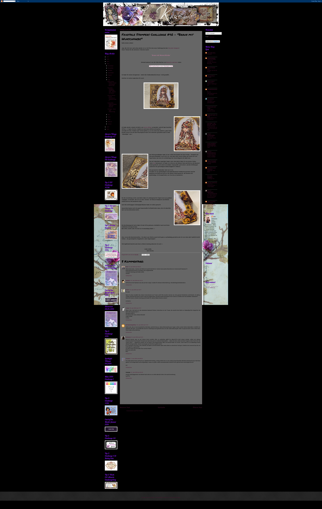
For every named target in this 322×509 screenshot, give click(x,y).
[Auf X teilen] (145, 255)
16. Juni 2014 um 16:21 (137, 337)
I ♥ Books (209, 54)
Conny (127, 308)
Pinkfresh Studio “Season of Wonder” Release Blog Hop (211, 61)
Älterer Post (197, 407)
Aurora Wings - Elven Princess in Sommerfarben (112, 98)
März (109, 119)
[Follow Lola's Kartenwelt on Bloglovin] (212, 42)
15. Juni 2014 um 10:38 (135, 266)
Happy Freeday (211, 201)
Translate (211, 37)
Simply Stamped (211, 161)
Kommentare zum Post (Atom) (135, 410)
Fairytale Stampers (173, 48)
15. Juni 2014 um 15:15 (137, 280)
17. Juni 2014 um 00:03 (136, 358)
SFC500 (209, 77)
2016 (108, 59)
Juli (109, 77)
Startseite (161, 407)
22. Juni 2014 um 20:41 (137, 372)
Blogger (178, 497)
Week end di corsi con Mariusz (212, 118)
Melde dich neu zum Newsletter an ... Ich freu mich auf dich (212, 128)
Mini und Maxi (211, 76)
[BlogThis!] (144, 255)
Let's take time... (211, 52)
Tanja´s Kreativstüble (211, 134)
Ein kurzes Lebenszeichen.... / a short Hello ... (212, 185)
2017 (108, 57)
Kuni (127, 266)
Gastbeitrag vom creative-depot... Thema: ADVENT (211, 156)
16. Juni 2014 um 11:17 (135, 308)
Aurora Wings (147, 127)
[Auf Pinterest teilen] (149, 255)
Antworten (129, 275)
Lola (214, 216)
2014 (108, 63)
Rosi (154, 163)
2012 (108, 129)
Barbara (128, 280)
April (109, 117)
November (111, 68)
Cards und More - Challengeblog (212, 144)
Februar (110, 121)
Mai (109, 114)
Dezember (111, 65)
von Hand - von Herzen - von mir (211, 124)
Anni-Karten (210, 99)
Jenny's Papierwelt (210, 191)
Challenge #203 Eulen (211, 171)
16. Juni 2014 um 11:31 (142, 325)
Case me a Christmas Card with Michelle (211, 101)
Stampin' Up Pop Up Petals (212, 71)
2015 (108, 61)
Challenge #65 (210, 178)
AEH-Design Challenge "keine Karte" (211, 138)
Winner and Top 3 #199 (211, 146)
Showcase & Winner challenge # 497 (212, 84)
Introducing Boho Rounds (211, 163)
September (111, 72)
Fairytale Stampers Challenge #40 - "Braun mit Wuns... (112, 90)
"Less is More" (211, 81)
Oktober (110, 70)
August (110, 75)
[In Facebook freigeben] (147, 255)
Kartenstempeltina (131, 325)
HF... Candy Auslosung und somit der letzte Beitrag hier (211, 205)
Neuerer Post (125, 407)
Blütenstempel (211, 58)
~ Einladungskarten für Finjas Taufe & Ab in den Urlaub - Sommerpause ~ (212, 195)
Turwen (128, 358)
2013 (108, 127)
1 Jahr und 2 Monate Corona (211, 110)
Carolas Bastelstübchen (211, 152)
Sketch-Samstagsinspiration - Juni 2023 (212, 93)
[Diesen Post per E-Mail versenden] (142, 255)
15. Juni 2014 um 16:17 (135, 289)
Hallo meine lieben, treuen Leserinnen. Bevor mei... (112, 83)
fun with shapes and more (211, 168)
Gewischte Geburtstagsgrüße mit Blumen (112, 104)
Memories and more (172, 62)
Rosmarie (128, 337)
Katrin (127, 289)
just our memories (212, 182)
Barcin (167, 497)
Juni (109, 79)
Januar (110, 124)
